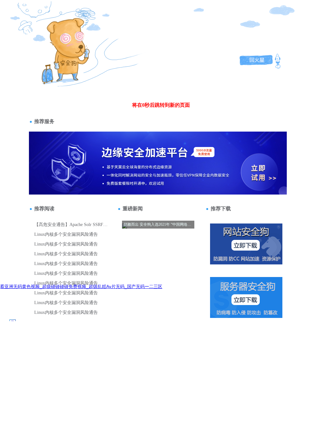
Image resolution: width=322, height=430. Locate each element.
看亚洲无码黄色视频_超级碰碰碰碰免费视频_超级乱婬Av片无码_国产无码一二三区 (81, 286)
